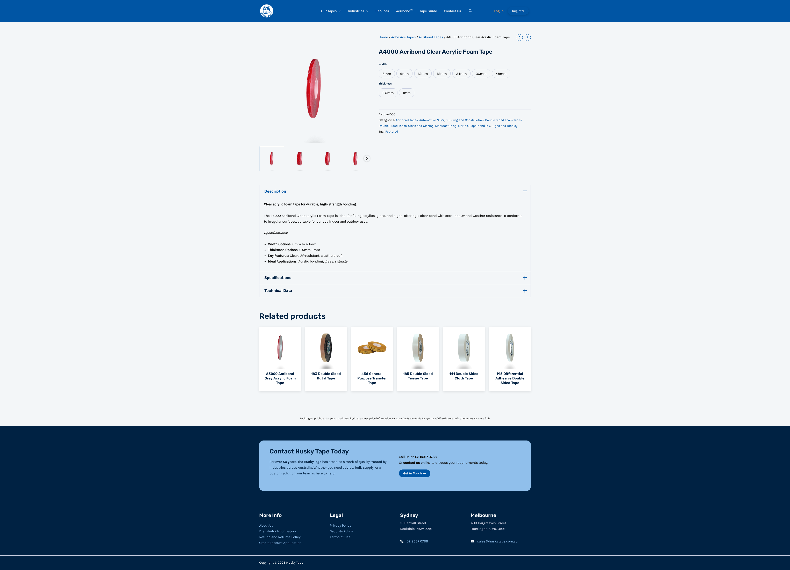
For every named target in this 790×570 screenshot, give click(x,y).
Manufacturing (446, 126)
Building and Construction (465, 120)
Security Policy (341, 531)
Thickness (385, 83)
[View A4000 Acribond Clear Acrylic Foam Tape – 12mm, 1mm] (271, 158)
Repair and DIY (479, 126)
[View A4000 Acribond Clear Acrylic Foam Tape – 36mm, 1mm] (327, 158)
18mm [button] (442, 74)
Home (383, 37)
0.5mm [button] (388, 93)
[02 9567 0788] (414, 541)
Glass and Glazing (421, 126)
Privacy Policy (340, 525)
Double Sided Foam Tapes (503, 120)
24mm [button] (461, 74)
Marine (463, 126)
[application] (339, 11)
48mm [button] (501, 74)
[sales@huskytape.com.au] (494, 541)
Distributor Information (277, 531)
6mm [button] (386, 74)
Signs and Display (504, 126)
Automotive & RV (431, 120)
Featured (391, 131)
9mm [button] (404, 74)
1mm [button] (407, 93)
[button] (470, 11)
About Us (266, 525)
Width (383, 64)
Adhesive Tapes (403, 37)
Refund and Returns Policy (280, 537)
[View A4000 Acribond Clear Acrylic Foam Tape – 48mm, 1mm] (299, 158)
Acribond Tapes (431, 37)
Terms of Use (340, 537)
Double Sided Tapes (393, 126)
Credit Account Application (280, 543)
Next (367, 158)
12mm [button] (423, 74)
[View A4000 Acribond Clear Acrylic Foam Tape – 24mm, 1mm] (355, 158)
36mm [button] (481, 74)
